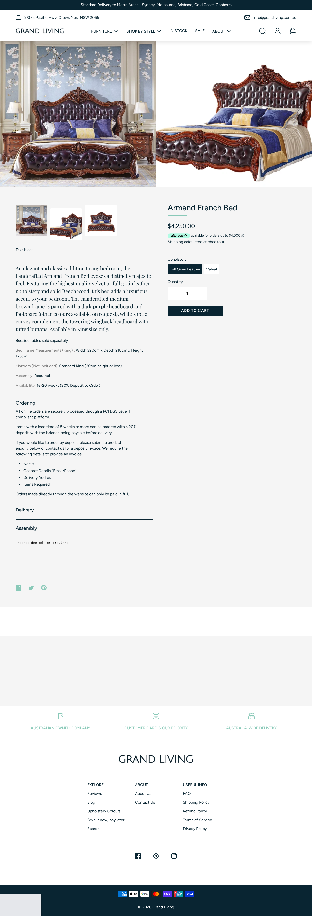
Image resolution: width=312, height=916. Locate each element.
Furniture (102, 31)
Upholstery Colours (103, 811)
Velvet (211, 269)
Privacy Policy (195, 828)
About (219, 31)
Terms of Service (197, 820)
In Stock (178, 31)
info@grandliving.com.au (274, 17)
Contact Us (145, 802)
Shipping (175, 242)
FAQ (187, 793)
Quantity (175, 282)
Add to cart (195, 310)
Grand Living (163, 907)
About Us (143, 793)
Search (93, 828)
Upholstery (177, 259)
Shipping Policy (196, 802)
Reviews (94, 793)
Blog (91, 802)
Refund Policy (195, 811)
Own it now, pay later (105, 820)
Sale (200, 31)
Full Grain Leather (185, 269)
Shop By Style (141, 31)
